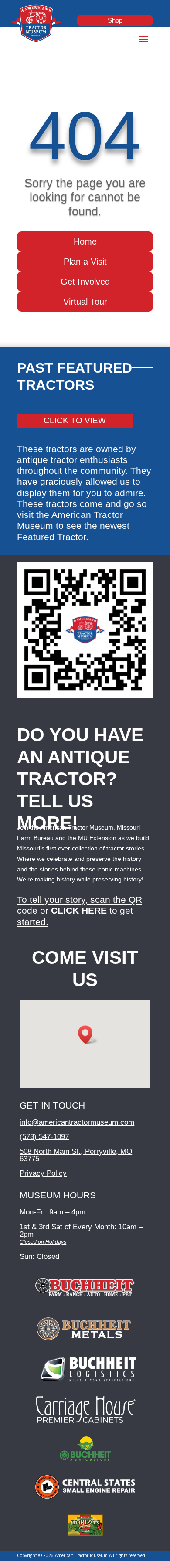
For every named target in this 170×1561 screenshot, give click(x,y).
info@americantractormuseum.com (77, 1122)
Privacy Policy (43, 1173)
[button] (88, 1034)
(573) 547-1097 (44, 1136)
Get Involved (85, 281)
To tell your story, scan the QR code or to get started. (79, 910)
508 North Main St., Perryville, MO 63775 (76, 1155)
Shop (115, 20)
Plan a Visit (85, 261)
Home (85, 241)
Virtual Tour (85, 301)
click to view (75, 420)
